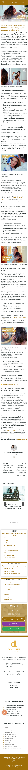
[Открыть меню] (26, 2)
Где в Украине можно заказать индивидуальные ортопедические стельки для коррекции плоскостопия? (21, 469)
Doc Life (3, 18)
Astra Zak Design (14, 767)
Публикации (9, 18)
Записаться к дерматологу (10, 384)
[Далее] (23, 504)
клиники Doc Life (22, 439)
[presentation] (14, 493)
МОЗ (10, 671)
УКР (23, 2)
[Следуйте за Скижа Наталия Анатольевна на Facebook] (14, 457)
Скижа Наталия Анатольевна (14, 452)
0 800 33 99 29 (14, 2)
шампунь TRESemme (13, 430)
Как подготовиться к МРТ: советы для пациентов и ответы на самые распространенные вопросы (8, 469)
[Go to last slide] (5, 504)
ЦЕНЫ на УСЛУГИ (14, 614)
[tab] (10, 522)
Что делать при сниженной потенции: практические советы (13, 506)
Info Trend (14, 762)
